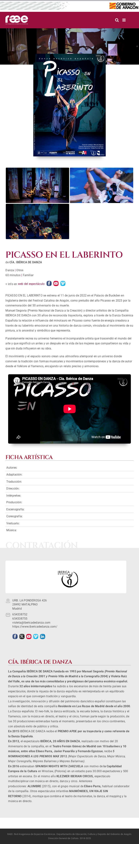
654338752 (19, 614)
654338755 (19, 618)
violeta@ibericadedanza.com (31, 622)
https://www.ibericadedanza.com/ (34, 626)
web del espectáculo (31, 284)
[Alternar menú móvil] (124, 20)
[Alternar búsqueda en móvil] (117, 20)
